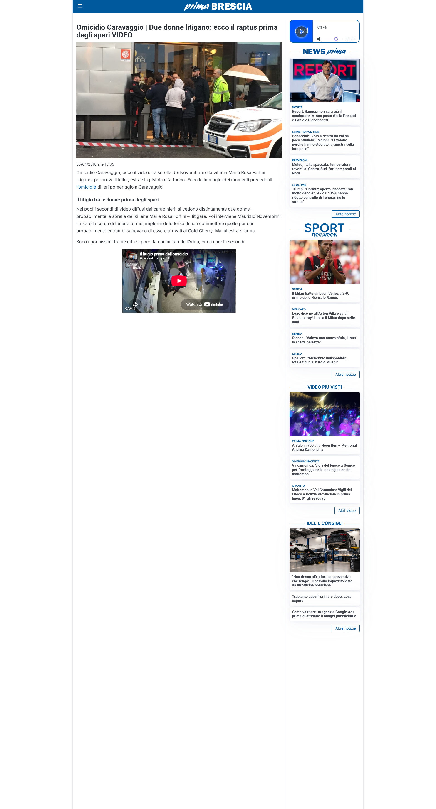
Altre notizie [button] (345, 214)
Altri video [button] (347, 510)
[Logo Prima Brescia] (218, 6)
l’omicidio (86, 187)
